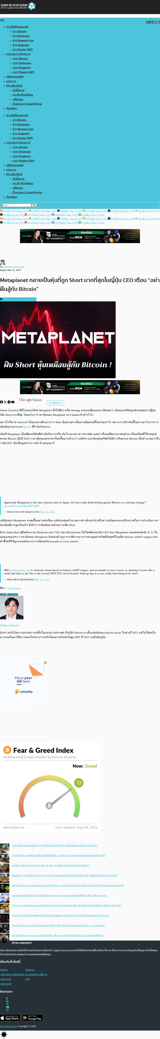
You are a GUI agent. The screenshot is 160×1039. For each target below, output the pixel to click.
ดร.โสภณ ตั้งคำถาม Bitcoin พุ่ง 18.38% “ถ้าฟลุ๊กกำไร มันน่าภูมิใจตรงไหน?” (51, 866)
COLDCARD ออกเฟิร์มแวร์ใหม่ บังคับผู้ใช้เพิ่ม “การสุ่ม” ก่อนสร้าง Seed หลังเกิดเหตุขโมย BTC (58, 856)
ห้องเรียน (11, 108)
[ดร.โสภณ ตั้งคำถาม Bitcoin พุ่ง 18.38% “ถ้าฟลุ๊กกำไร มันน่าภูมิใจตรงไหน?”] (4, 869)
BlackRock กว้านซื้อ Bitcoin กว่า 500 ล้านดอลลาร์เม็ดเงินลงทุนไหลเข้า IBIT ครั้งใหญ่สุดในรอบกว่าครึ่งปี (64, 876)
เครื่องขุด (17, 99)
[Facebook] (2, 402)
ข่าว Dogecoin (20, 45)
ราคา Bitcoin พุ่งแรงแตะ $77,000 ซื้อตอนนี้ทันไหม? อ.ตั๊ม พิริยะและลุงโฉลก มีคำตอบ (54, 846)
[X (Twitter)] (7, 1004)
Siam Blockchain (8, 1026)
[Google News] (31, 402)
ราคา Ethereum (21, 63)
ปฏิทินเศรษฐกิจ (15, 77)
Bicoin (3, 594)
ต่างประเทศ (29, 299)
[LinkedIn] (7, 1001)
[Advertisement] (80, 471)
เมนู (2, 20)
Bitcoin (27, 426)
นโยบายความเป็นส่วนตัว (12, 975)
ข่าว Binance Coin (23, 40)
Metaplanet (12, 594)
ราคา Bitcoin (20, 58)
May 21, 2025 (47, 511)
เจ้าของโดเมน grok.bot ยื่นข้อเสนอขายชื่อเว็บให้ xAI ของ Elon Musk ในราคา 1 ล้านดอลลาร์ (58, 926)
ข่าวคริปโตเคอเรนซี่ (17, 27)
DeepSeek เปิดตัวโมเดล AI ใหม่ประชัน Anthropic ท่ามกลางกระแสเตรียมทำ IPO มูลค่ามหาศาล (59, 896)
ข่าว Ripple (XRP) (22, 49)
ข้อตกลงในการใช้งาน (36, 975)
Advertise (5, 979)
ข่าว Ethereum (21, 36)
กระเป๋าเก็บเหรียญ (22, 95)
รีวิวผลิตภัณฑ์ (14, 86)
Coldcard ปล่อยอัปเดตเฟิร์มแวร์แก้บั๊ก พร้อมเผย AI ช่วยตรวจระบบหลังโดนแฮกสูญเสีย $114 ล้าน (60, 916)
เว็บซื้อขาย (18, 90)
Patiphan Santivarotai (14, 266)
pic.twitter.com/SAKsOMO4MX (21, 505)
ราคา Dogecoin (21, 67)
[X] (6, 402)
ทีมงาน (4, 970)
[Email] (7, 1010)
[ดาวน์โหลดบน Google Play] (32, 1017)
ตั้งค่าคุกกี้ (5, 984)
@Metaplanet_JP (20, 570)
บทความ (11, 81)
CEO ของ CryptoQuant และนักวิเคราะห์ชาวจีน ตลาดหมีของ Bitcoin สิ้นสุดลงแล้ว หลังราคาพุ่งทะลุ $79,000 (66, 906)
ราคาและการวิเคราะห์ (18, 54)
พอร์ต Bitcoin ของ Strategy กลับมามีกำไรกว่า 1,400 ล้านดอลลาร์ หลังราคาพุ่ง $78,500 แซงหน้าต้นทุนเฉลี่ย (68, 886)
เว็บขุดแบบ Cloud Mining (27, 104)
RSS (27, 979)
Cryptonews (14, 588)
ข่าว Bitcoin (19, 31)
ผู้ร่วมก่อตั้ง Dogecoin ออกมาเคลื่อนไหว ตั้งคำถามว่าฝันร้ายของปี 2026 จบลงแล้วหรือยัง (57, 936)
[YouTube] (13, 402)
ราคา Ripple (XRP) (23, 72)
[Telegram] (9, 402)
